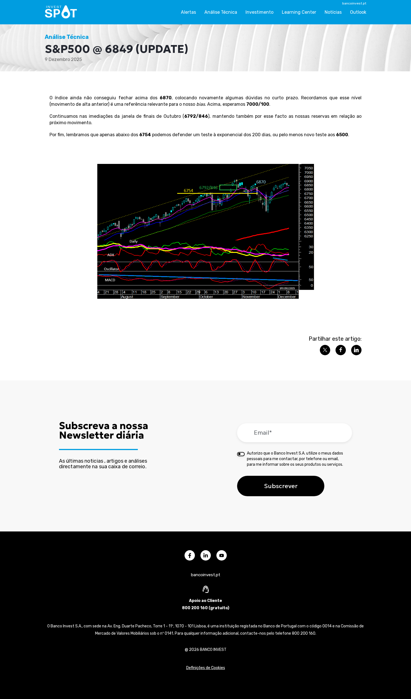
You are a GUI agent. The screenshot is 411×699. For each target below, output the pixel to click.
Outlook (358, 12)
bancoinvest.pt (354, 3)
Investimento (259, 12)
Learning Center (299, 12)
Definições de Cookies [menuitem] (205, 667)
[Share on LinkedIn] (356, 350)
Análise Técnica (220, 12)
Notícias (333, 12)
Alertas (188, 12)
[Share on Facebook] (341, 350)
